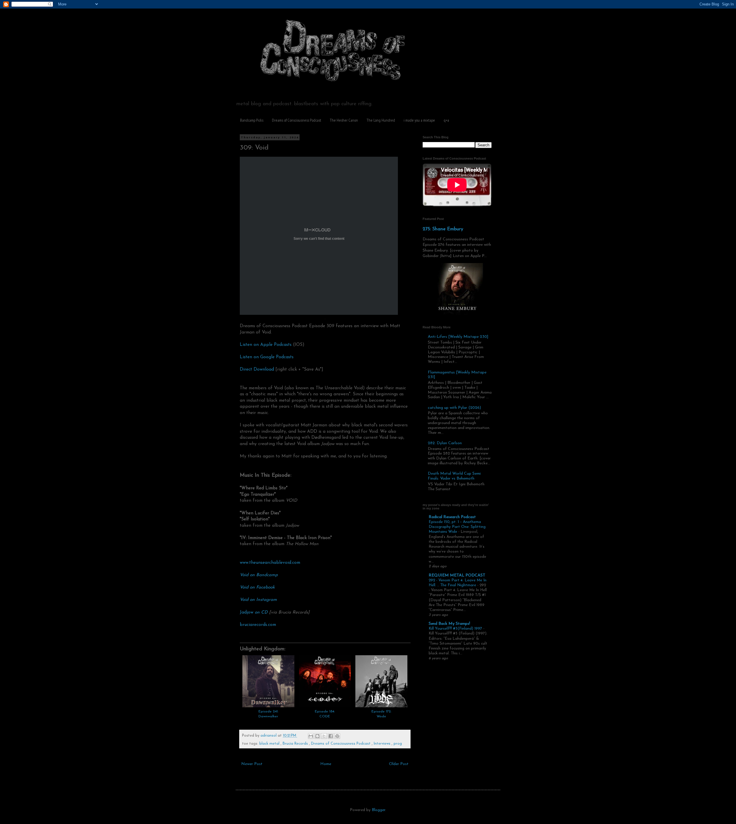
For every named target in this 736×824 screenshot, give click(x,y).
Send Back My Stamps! (449, 624)
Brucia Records (296, 744)
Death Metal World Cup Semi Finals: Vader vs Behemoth (454, 476)
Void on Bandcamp (259, 575)
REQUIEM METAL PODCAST (457, 575)
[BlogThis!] (317, 736)
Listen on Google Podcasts (267, 357)
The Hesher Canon (344, 120)
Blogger (378, 810)
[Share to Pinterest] (337, 736)
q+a (446, 120)
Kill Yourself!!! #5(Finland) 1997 (456, 629)
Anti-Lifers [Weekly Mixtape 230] (458, 337)
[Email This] (311, 736)
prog (398, 744)
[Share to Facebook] (331, 736)
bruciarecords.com (258, 624)
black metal (270, 744)
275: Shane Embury (443, 229)
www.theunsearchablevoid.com (270, 562)
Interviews (383, 744)
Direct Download (257, 369)
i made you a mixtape (419, 120)
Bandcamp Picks (251, 120)
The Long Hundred (381, 120)
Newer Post (251, 764)
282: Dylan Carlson (445, 443)
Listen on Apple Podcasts (266, 344)
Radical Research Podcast (452, 517)
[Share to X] (324, 736)
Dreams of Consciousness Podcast (296, 120)
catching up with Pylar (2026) (454, 408)
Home (325, 764)
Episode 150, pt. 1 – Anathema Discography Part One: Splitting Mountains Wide (457, 527)
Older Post (399, 764)
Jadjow (254, 612)
